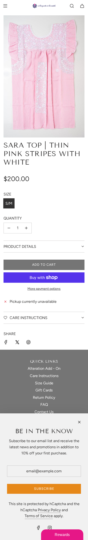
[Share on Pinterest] (28, 343)
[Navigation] (5, 6)
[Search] (72, 6)
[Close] (79, 422)
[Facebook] (38, 528)
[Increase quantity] (26, 228)
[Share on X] (17, 343)
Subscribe (44, 489)
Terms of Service (39, 516)
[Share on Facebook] (6, 343)
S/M (8, 203)
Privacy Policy (49, 510)
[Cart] (82, 6)
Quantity (13, 218)
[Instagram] (50, 528)
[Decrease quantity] (9, 228)
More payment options (44, 289)
